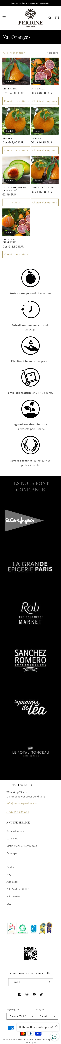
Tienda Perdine (18, 1039)
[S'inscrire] (49, 982)
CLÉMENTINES (9, 88)
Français (44, 1016)
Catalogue (12, 838)
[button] (4, 17)
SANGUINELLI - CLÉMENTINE (10, 240)
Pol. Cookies (13, 896)
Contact (11, 867)
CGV (9, 903)
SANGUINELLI (38, 88)
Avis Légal (12, 881)
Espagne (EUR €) (18, 1016)
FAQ (9, 874)
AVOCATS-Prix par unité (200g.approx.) (14, 188)
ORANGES (7, 138)
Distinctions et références (22, 845)
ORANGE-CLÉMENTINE (42, 187)
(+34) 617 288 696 (18, 812)
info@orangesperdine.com (22, 803)
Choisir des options (16, 101)
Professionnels (15, 831)
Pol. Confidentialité (18, 889)
